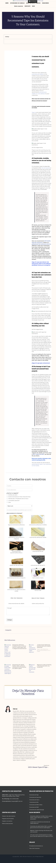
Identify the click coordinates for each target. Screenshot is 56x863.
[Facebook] (23, 860)
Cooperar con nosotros (7, 821)
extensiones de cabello (37, 74)
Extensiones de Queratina (35, 797)
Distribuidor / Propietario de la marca (18, 498)
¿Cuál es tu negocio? (12, 493)
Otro (9, 502)
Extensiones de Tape (34, 794)
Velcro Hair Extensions (34, 848)
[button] (39, 6)
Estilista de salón (12, 495)
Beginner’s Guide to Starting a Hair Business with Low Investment (44, 666)
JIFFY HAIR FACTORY (38, 454)
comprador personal (13, 500)
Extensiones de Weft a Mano (35, 804)
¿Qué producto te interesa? (14, 513)
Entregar (10, 619)
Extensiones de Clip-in (34, 799)
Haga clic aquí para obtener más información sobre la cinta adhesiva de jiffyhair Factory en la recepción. (41, 263)
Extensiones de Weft (34, 807)
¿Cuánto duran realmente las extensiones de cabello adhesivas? (44, 646)
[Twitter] (32, 860)
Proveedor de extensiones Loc (36, 845)
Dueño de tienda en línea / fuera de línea (19, 496)
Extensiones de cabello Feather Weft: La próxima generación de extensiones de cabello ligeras (19, 666)
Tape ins (34, 112)
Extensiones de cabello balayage (36, 809)
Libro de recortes (45, 168)
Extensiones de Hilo (33, 802)
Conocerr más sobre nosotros (8, 816)
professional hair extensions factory (41, 244)
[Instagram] (25, 860)
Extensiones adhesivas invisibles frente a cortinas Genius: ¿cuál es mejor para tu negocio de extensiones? (19, 646)
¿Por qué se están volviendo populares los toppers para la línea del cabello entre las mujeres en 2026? (41, 835)
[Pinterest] (30, 860)
